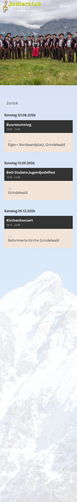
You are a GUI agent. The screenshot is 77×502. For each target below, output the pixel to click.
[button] (38, 136)
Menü (66, 6)
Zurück (12, 103)
